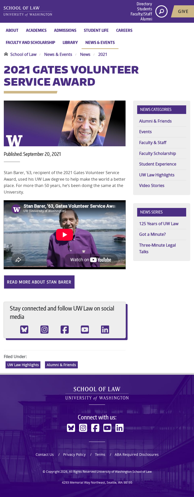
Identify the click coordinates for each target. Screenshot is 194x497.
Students (144, 8)
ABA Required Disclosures (137, 454)
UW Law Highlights (23, 365)
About (12, 30)
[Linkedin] (105, 329)
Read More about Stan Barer (39, 282)
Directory (144, 3)
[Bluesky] (24, 329)
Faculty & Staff (152, 142)
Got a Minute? (152, 234)
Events (145, 131)
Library (70, 42)
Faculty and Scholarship (30, 42)
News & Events (100, 42)
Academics (36, 30)
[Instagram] (44, 329)
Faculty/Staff (141, 13)
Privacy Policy (74, 454)
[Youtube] (85, 329)
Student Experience (157, 164)
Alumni (146, 18)
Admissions (65, 30)
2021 (102, 54)
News (85, 54)
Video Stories (151, 185)
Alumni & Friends (61, 365)
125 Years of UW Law (158, 223)
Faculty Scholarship (157, 153)
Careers (124, 30)
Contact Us (45, 454)
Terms (100, 454)
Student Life (96, 30)
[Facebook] (65, 329)
